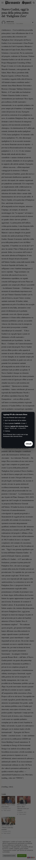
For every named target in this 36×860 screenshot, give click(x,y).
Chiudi (28, 444)
